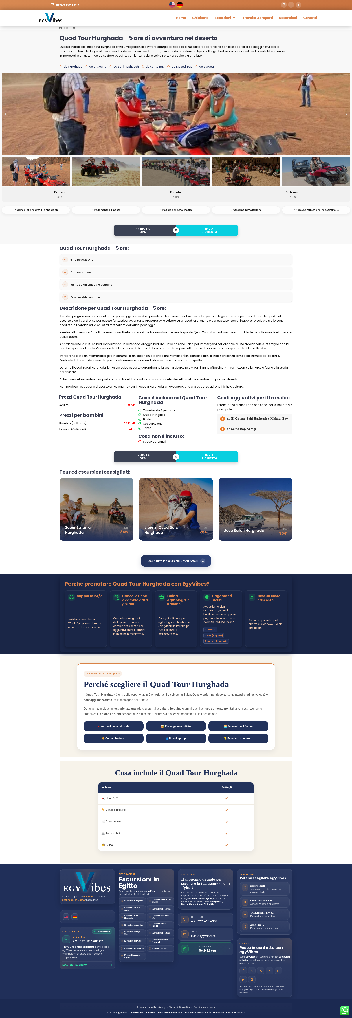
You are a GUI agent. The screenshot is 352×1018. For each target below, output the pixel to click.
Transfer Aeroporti (257, 17)
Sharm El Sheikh (205, 904)
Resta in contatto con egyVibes (261, 950)
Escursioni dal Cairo (133, 940)
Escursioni (223, 17)
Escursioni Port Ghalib (159, 924)
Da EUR (63, 28)
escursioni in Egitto (146, 891)
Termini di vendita (179, 1007)
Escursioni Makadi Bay (160, 916)
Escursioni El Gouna (161, 908)
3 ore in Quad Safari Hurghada (162, 530)
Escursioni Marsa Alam (132, 909)
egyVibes (89, 896)
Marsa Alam (188, 904)
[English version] (66, 916)
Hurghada (216, 901)
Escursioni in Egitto (73, 900)
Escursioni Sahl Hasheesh (131, 916)
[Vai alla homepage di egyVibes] (87, 882)
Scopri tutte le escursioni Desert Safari (175, 560)
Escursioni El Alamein (134, 948)
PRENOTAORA (143, 230)
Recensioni (288, 17)
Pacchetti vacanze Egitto (132, 956)
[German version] (75, 916)
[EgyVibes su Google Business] (252, 979)
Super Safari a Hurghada (78, 530)
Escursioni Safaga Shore (132, 933)
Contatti (310, 17)
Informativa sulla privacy (151, 1007)
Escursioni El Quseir (161, 932)
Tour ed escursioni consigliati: (95, 472)
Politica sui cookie (204, 1007)
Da (126, 528)
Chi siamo (200, 17)
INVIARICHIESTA (209, 230)
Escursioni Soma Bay (133, 924)
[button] (5, 114)
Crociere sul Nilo (159, 948)
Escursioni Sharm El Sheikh (161, 900)
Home (181, 17)
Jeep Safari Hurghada (244, 530)
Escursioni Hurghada (133, 900)
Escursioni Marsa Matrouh (160, 941)
